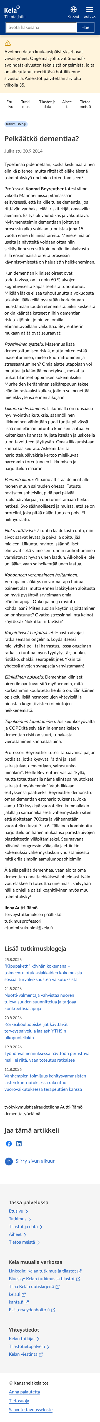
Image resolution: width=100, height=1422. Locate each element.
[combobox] (41, 27)
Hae (85, 27)
